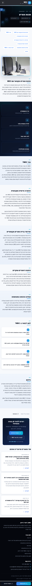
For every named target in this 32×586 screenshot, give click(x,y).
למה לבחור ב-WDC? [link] (9, 47)
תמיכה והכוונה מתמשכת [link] (22, 47)
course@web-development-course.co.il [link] (19, 567)
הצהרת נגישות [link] (28, 553)
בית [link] (30, 11)
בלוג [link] (27, 11)
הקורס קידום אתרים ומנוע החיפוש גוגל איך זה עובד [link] (19, 540)
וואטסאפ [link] (15, 414)
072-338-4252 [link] (12, 441)
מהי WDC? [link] (8, 32)
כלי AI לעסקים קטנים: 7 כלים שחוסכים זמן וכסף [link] (17, 501)
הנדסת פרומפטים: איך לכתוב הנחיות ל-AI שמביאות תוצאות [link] (16, 478)
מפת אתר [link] (29, 546)
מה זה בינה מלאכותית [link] (26, 548)
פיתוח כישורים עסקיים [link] (23, 44)
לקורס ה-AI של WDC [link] (17, 437)
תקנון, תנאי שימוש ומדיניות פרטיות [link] (23, 556)
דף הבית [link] (29, 538)
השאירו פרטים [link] (7, 583)
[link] (25, 2)
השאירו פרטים (15, 433)
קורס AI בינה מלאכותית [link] (25, 543)
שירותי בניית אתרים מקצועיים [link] (21, 40)
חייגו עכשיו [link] (22, 583)
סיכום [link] (26, 51)
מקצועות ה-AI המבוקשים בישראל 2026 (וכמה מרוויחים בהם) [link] (17, 458)
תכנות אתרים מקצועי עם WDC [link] (21, 32)
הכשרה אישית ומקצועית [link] (22, 36)
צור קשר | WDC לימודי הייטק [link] (24, 551)
